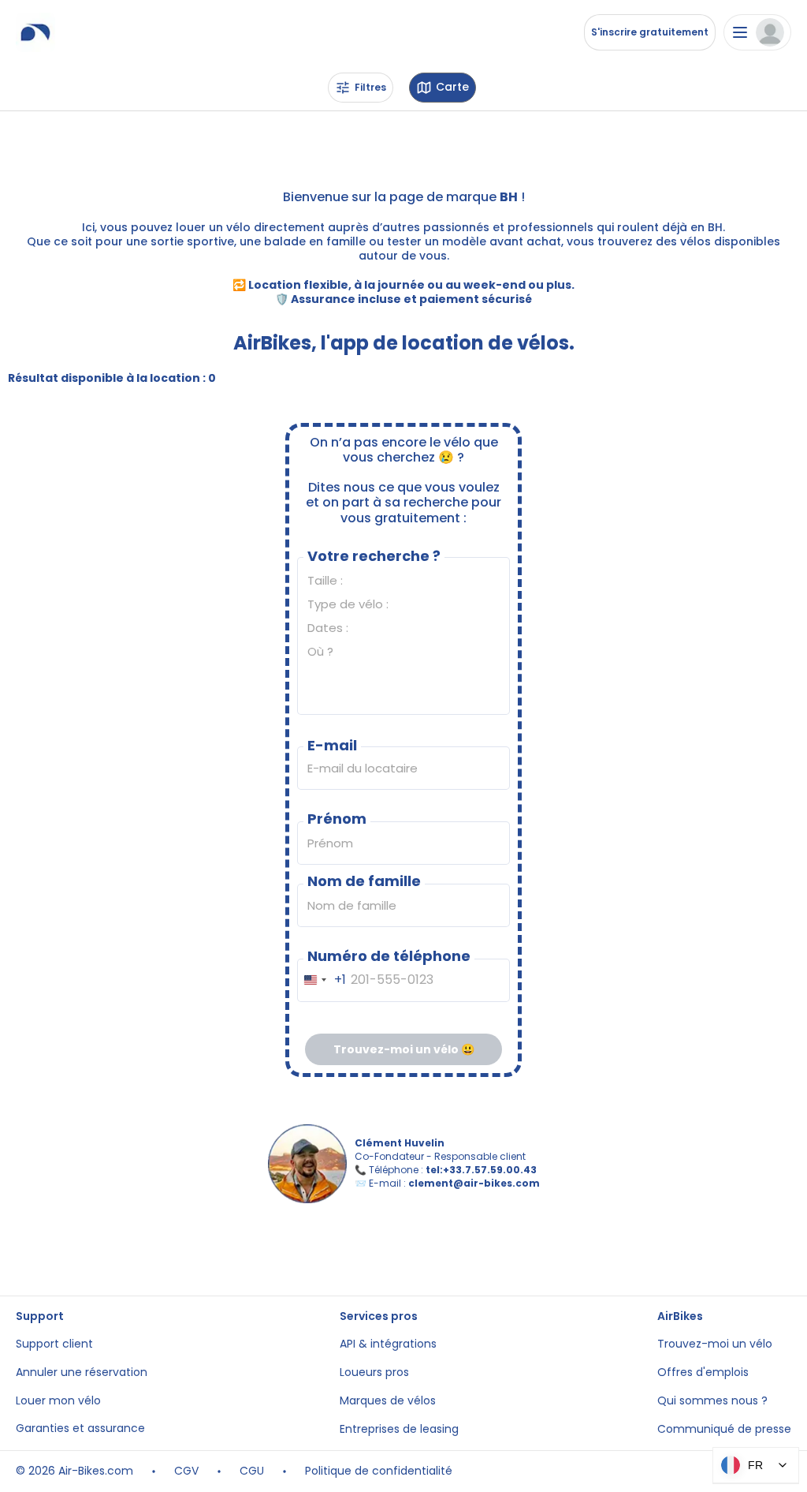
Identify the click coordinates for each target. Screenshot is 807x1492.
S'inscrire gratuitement (649, 32)
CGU (252, 1471)
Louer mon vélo (58, 1400)
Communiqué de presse (724, 1429)
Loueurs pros (374, 1372)
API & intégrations (388, 1344)
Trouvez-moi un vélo (714, 1344)
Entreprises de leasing (399, 1429)
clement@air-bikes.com (474, 1183)
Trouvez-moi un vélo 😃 (403, 1049)
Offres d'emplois (703, 1372)
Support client (54, 1344)
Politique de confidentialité (378, 1471)
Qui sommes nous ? (712, 1400)
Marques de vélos (388, 1400)
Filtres (370, 87)
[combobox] (322, 980)
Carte (452, 87)
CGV (186, 1471)
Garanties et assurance (80, 1428)
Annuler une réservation (81, 1372)
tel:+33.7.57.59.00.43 (481, 1169)
